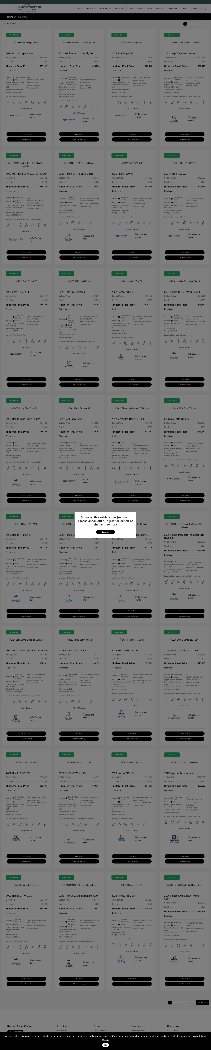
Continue (105, 532)
